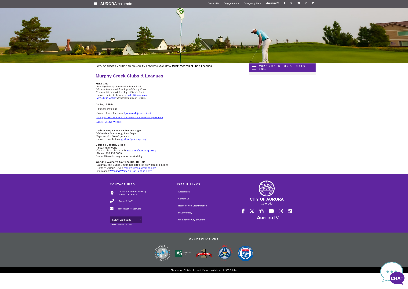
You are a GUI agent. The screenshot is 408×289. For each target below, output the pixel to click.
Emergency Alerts (252, 3)
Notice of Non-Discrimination (192, 205)
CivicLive (217, 270)
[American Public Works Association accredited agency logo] (225, 253)
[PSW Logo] (163, 253)
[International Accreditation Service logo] (183, 253)
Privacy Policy (185, 212)
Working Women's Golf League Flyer (131, 171)
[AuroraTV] (272, 3)
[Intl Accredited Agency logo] (245, 253)
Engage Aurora (231, 3)
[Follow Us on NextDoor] (298, 3)
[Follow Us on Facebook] (284, 3)
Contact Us (213, 3)
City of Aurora (106, 66)
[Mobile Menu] (96, 4)
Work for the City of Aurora (191, 219)
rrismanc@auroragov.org (141, 150)
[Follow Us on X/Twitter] (291, 3)
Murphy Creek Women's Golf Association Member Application (129, 117)
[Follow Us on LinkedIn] (313, 3)
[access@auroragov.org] (124, 211)
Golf (140, 66)
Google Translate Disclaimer (122, 224)
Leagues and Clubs (158, 66)
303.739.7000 (126, 200)
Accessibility (184, 191)
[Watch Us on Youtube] (271, 211)
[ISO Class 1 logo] (204, 254)
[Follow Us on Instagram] (306, 3)
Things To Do (127, 66)
